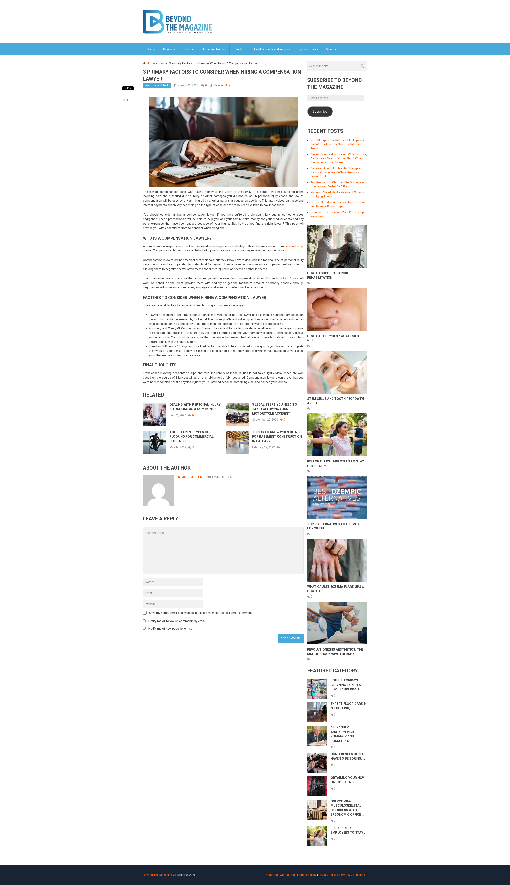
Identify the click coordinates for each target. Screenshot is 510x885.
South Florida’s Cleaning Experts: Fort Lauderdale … (347, 684)
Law (146, 85)
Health (238, 49)
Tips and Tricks (308, 49)
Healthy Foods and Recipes (272, 49)
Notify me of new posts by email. (170, 628)
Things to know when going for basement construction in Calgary (277, 436)
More (329, 49)
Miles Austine (222, 85)
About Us (272, 875)
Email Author (222, 477)
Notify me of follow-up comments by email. (177, 621)
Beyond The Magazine (157, 875)
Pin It (125, 100)
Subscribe (319, 111)
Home (151, 49)
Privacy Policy (327, 875)
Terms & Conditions (352, 875)
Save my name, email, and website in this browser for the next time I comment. (200, 613)
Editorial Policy (306, 875)
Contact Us (287, 875)
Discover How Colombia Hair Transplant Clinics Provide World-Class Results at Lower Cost (337, 172)
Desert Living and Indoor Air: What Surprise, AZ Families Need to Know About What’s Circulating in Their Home (339, 158)
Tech (186, 49)
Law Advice (290, 278)
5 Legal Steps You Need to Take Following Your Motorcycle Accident (274, 409)
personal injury (294, 246)
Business (169, 49)
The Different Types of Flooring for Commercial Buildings (192, 436)
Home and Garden (214, 49)
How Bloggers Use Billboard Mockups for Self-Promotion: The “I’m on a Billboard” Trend (337, 144)
